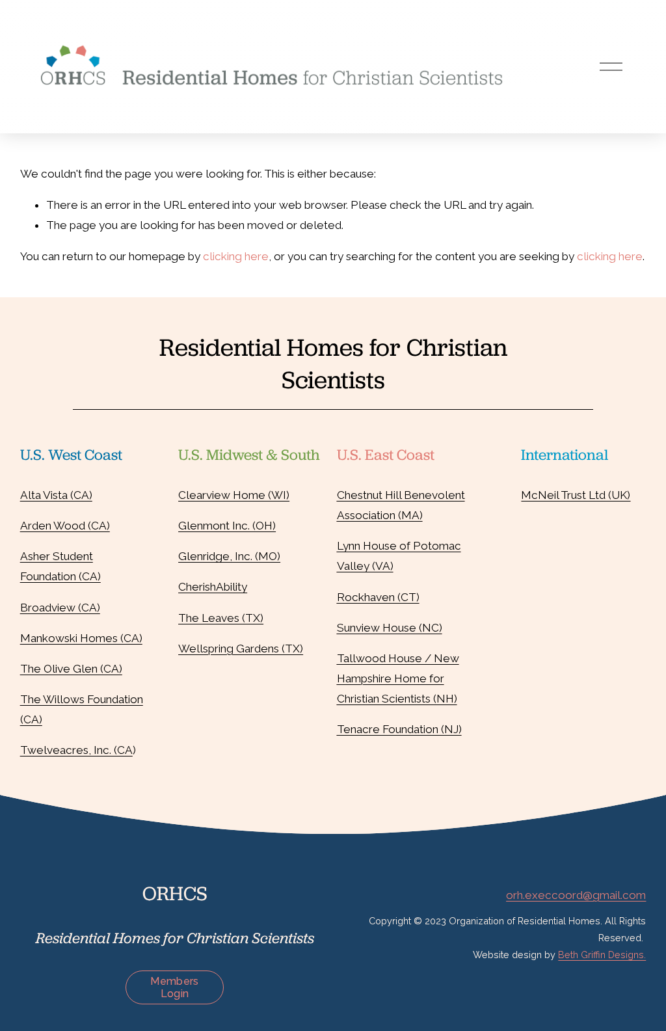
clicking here (236, 256)
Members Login (174, 987)
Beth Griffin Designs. (602, 954)
